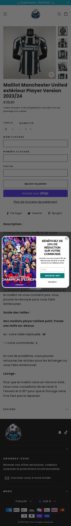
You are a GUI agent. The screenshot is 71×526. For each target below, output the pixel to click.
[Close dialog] (66, 238)
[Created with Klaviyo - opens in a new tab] (35, 289)
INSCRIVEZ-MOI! (52, 275)
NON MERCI (52, 282)
